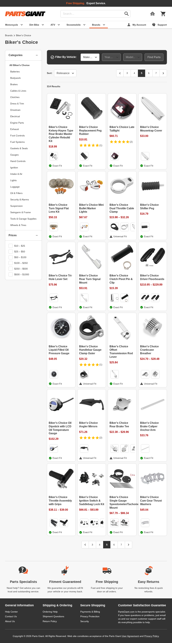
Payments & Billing (90, 611)
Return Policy (50, 621)
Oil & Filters (16, 193)
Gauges (14, 154)
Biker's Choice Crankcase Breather (149, 350)
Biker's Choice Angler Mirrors (88, 424)
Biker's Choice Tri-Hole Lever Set (60, 277)
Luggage (15, 186)
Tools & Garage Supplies (23, 218)
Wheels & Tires (18, 225)
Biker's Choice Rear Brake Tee (119, 424)
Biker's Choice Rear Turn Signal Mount (89, 279)
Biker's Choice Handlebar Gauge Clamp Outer (90, 350)
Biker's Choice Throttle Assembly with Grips (60, 501)
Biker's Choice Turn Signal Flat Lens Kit (59, 208)
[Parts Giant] (25, 13)
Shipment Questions (53, 616)
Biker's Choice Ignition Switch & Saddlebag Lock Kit (91, 501)
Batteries (15, 71)
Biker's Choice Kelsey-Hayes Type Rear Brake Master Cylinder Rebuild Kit (61, 134)
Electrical (15, 116)
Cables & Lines (18, 90)
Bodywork (15, 78)
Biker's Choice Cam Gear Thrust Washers (151, 501)
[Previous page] (120, 73)
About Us (10, 621)
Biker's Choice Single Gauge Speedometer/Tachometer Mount (122, 502)
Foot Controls (17, 135)
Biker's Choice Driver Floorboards (152, 277)
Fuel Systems (17, 142)
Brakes (14, 84)
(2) (131, 141)
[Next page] (163, 73)
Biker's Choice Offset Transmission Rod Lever (121, 351)
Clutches (14, 97)
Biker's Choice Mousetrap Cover (151, 129)
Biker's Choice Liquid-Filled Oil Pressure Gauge (59, 350)
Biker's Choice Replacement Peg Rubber (90, 131)
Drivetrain (15, 110)
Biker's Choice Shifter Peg (149, 206)
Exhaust (14, 129)
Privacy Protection (89, 616)
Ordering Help (50, 611)
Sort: (49, 73)
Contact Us (11, 616)
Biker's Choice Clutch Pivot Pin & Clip (121, 279)
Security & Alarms (19, 199)
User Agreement (130, 636)
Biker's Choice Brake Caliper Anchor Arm (149, 426)
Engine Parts (17, 122)
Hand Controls (18, 161)
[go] (126, 14)
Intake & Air (16, 174)
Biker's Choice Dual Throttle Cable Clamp (122, 208)
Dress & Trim (17, 103)
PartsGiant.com (126, 611)
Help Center (11, 611)
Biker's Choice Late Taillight (122, 129)
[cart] (163, 14)
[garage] (152, 14)
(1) (100, 145)
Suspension (16, 206)
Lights (13, 180)
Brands (9, 35)
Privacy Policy (151, 636)
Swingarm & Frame (20, 212)
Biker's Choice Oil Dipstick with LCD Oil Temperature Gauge (60, 428)
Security (84, 621)
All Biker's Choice (19, 65)
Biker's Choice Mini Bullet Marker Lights (91, 208)
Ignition (14, 167)
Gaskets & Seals (19, 148)
